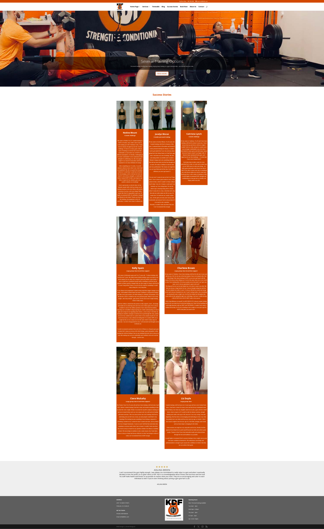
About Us (193, 7)
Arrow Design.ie (130, 526)
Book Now (184, 7)
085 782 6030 (187, 1)
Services (145, 7)
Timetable (155, 7)
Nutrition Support (162, 67)
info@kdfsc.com (202, 1)
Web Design (120, 526)
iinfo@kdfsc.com (124, 517)
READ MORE (162, 79)
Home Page (134, 7)
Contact (201, 7)
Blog (163, 7)
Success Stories (172, 7)
